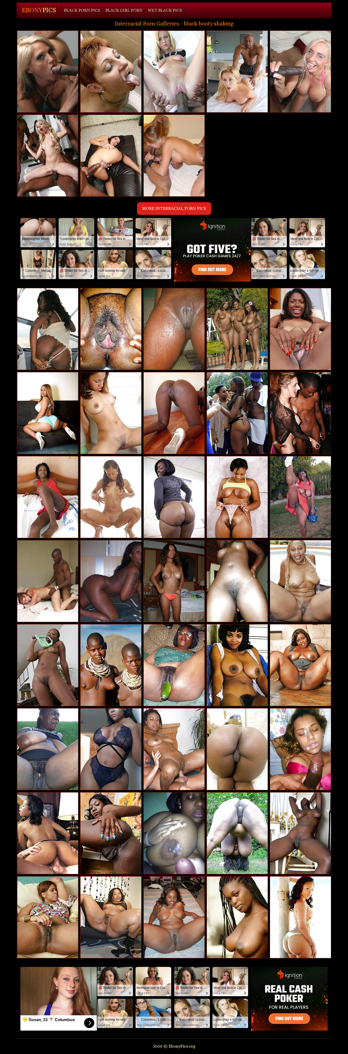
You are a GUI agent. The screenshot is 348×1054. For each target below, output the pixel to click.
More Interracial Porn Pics (174, 208)
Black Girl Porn (123, 10)
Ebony (39, 10)
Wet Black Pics (165, 10)
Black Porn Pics (82, 10)
